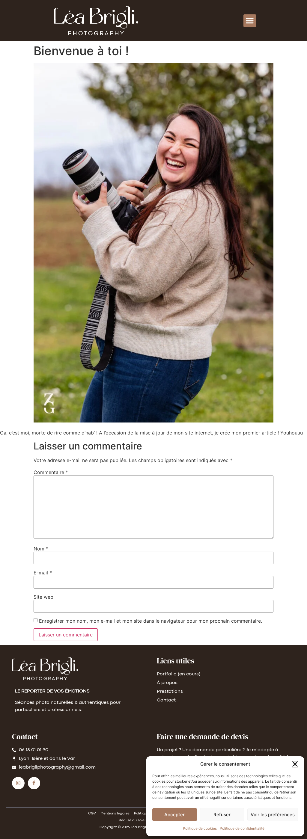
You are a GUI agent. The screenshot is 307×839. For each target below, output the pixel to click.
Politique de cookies (200, 828)
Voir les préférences (273, 814)
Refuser (222, 814)
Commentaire (51, 472)
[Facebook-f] (34, 783)
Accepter (174, 814)
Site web (43, 596)
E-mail (43, 572)
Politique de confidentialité (242, 828)
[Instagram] (18, 783)
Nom (41, 548)
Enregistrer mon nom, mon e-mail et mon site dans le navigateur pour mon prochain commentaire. (150, 620)
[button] (295, 764)
